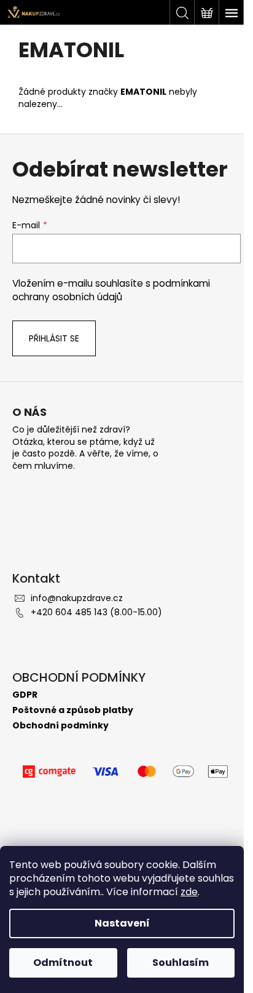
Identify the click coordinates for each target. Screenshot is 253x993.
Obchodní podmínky (60, 725)
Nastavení (122, 923)
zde (189, 892)
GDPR (24, 695)
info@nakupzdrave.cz (77, 598)
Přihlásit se (54, 338)
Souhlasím (180, 962)
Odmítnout (63, 962)
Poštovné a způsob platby (72, 710)
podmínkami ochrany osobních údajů (111, 290)
